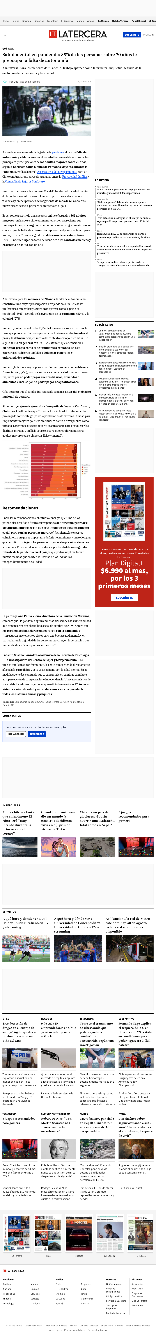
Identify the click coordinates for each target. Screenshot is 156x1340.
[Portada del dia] (124, 539)
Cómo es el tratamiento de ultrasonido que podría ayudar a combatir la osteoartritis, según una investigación (117, 335)
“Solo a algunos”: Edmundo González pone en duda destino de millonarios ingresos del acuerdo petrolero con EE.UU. (124, 205)
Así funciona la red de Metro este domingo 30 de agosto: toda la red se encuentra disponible (128, 925)
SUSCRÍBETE (124, 598)
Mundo (80, 21)
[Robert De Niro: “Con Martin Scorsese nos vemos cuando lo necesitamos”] (58, 1149)
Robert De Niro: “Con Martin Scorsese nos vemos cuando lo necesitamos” (56, 1125)
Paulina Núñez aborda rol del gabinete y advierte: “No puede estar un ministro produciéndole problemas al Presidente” (117, 383)
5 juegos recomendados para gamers (134, 817)
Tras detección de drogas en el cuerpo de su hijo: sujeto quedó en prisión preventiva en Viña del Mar (124, 221)
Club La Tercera (120, 21)
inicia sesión (16, 734)
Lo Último (103, 21)
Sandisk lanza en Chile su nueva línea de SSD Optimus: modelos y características (18, 1191)
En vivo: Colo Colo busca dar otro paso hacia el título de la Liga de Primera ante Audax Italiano (135, 1099)
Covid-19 (64, 701)
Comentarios (26, 141)
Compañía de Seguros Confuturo (25, 181)
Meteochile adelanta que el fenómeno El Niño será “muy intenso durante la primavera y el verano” (18, 823)
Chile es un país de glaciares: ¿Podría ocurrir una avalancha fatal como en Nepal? (97, 819)
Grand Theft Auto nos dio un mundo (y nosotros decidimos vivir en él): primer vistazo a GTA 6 (58, 821)
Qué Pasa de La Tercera (27, 81)
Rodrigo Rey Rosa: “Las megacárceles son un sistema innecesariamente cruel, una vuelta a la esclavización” (57, 1193)
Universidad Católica (74, 176)
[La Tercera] (16, 1251)
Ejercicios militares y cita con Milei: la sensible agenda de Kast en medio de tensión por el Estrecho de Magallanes (118, 367)
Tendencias (87, 1018)
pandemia (58, 152)
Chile (41, 701)
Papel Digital (139, 21)
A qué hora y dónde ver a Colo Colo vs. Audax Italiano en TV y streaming (25, 923)
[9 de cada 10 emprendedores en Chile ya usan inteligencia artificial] (58, 1058)
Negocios (39, 21)
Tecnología (52, 21)
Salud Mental (52, 701)
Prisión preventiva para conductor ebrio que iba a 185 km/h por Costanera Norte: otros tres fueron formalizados (116, 351)
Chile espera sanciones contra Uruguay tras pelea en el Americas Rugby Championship (135, 1080)
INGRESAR (148, 34)
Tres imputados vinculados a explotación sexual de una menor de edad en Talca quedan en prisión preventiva (124, 249)
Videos (90, 21)
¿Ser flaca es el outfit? (131, 1188)
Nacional (26, 21)
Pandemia (33, 701)
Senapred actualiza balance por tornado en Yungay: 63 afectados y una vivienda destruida (123, 264)
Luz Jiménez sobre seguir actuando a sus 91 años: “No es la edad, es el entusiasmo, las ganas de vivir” (136, 1127)
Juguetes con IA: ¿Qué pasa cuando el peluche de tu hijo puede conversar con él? (135, 1168)
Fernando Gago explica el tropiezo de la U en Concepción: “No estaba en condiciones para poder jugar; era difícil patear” (135, 1034)
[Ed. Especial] (110, 1251)
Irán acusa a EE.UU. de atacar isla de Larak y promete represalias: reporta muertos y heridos (123, 236)
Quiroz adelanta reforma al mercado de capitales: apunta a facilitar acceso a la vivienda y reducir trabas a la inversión (58, 1080)
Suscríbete (37, 734)
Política (15, 21)
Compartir (10, 141)
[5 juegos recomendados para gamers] (136, 847)
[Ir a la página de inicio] (78, 34)
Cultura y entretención (56, 1113)
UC (12, 705)
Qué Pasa (8, 48)
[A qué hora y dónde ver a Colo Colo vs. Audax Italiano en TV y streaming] (26, 948)
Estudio (6, 705)
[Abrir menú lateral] (5, 34)
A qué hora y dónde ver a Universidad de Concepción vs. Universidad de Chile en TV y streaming (77, 925)
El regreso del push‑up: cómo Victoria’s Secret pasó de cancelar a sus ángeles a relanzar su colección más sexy (97, 1099)
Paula (122, 1113)
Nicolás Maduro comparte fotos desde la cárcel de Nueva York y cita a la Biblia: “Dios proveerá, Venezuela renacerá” (117, 415)
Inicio (6, 21)
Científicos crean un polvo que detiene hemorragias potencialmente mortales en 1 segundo (97, 1080)
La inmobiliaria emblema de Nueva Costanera (57, 1095)
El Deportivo (67, 21)
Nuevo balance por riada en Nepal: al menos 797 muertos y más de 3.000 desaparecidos (123, 191)
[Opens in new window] (79, 1251)
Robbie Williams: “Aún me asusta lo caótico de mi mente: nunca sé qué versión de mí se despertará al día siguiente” (58, 1170)
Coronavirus (21, 701)
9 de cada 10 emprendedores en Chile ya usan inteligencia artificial (58, 1030)
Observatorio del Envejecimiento (57, 171)
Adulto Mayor (76, 701)
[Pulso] (48, 1251)
